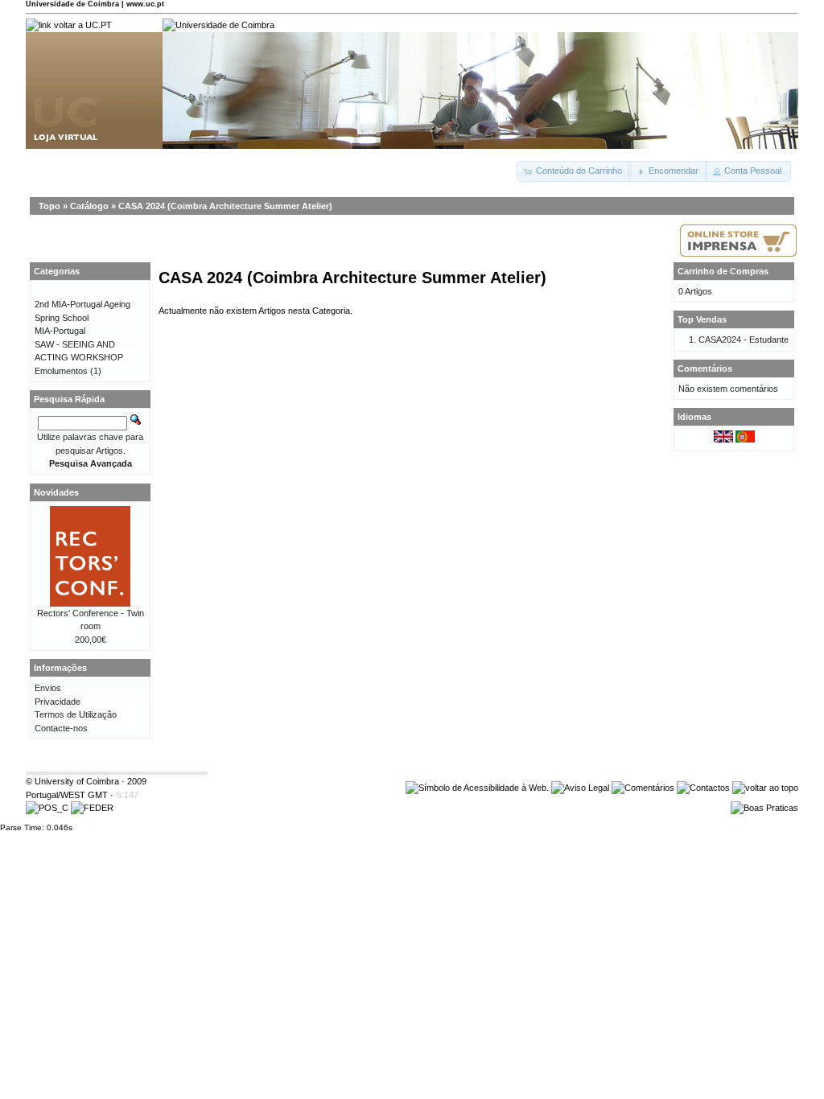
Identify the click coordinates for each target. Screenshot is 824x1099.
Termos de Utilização (76, 714)
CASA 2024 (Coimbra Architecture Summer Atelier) (225, 206)
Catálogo (89, 206)
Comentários (705, 368)
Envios (48, 688)
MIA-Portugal (60, 330)
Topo (49, 206)
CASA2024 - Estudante (743, 339)
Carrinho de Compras (723, 271)
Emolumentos (61, 371)
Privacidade (57, 701)
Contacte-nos (61, 728)
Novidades (56, 492)
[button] (574, 171)
